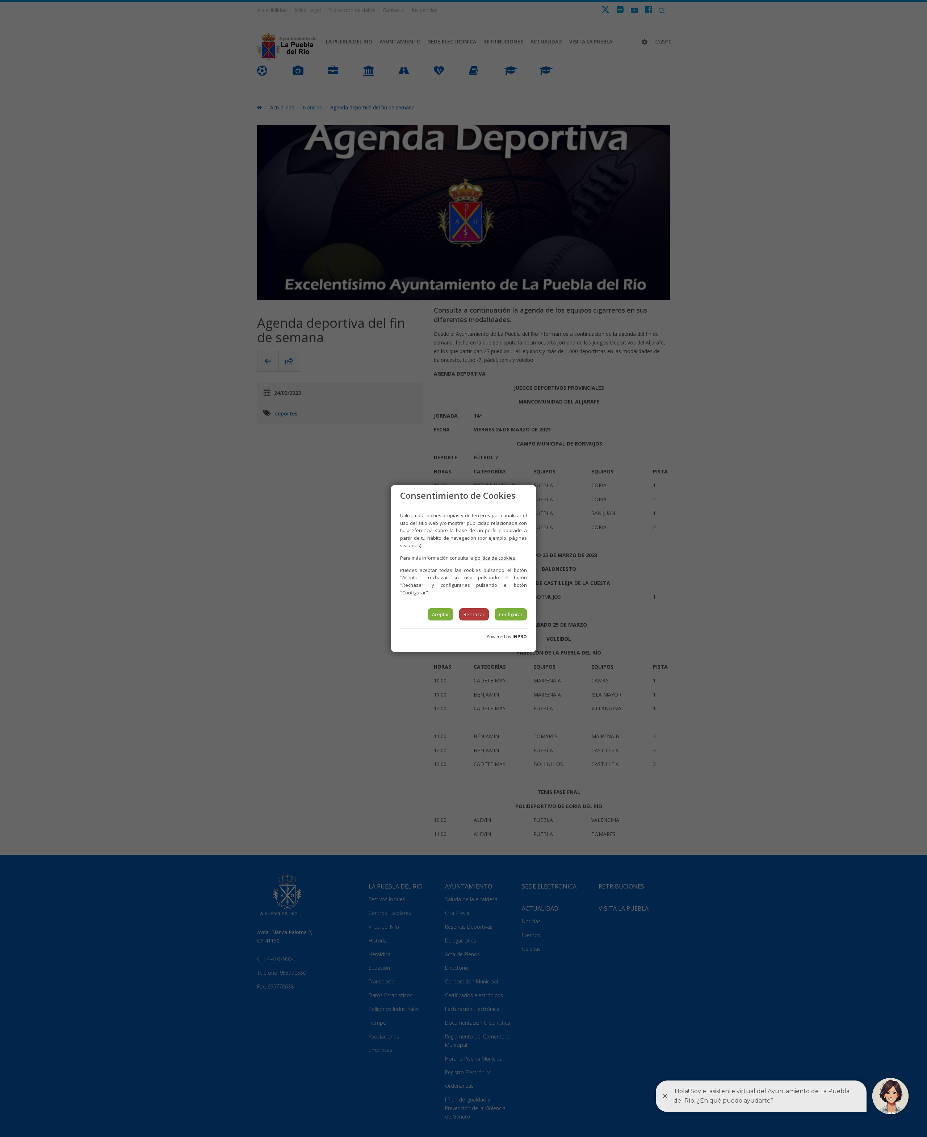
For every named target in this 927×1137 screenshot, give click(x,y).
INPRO (519, 637)
